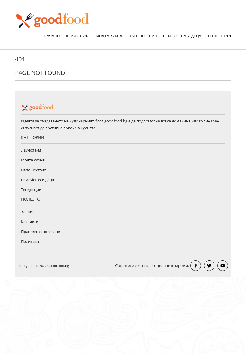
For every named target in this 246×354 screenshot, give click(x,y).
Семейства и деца (182, 35)
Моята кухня (109, 35)
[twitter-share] (209, 265)
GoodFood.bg (58, 265)
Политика (30, 241)
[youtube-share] (222, 265)
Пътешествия (142, 35)
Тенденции (219, 35)
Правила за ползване (40, 231)
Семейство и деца (37, 179)
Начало (52, 35)
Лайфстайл (78, 35)
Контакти (29, 221)
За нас (27, 211)
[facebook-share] (196, 265)
